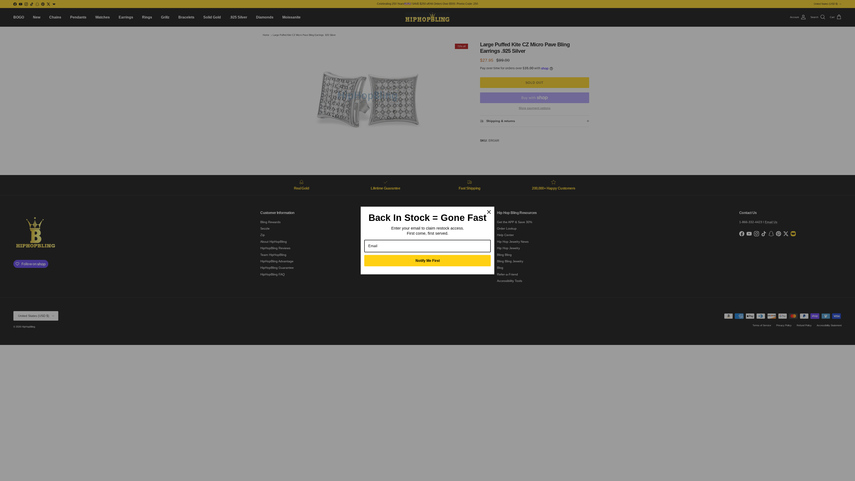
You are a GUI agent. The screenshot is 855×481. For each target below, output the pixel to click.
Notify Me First (427, 261)
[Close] (489, 212)
